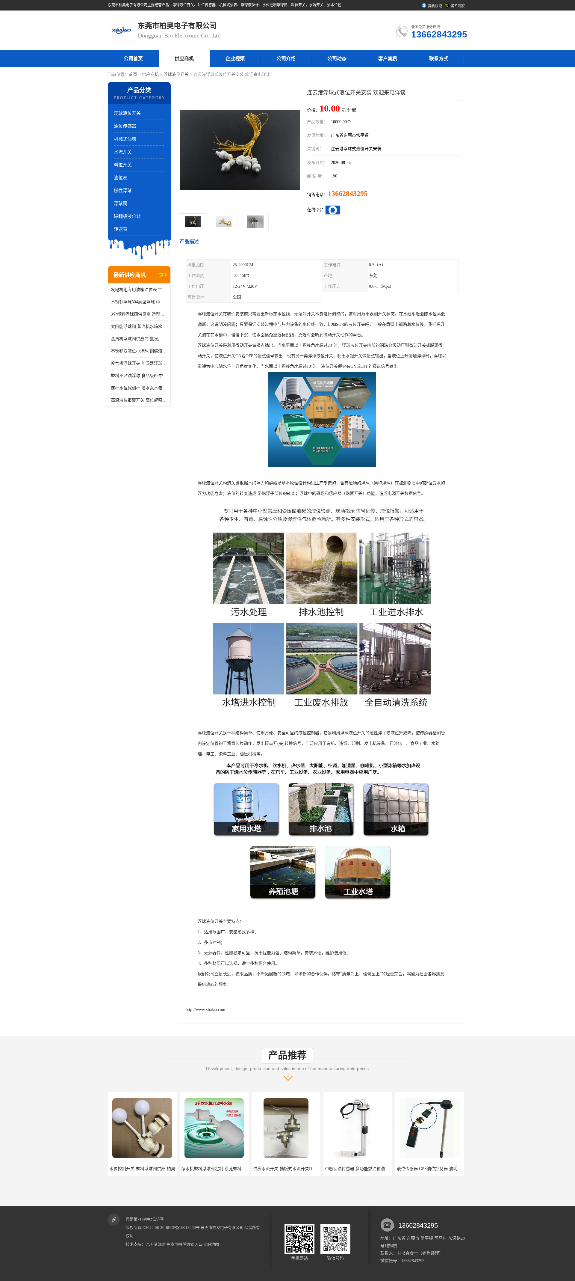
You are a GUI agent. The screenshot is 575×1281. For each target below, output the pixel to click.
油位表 (120, 177)
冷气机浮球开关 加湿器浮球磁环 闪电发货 (139, 363)
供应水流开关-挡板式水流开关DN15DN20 (219, 1169)
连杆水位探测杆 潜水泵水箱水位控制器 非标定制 (139, 388)
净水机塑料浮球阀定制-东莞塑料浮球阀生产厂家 (154, 1169)
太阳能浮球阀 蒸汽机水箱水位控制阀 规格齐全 (139, 326)
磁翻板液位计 (127, 216)
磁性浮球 (123, 190)
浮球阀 (120, 203)
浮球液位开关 (176, 74)
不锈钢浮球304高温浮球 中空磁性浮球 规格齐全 (139, 302)
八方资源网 (156, 1244)
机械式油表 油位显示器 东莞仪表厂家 (431, 1169)
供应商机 (184, 58)
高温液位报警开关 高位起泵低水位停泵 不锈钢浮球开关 (139, 400)
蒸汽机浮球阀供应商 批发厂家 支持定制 (139, 339)
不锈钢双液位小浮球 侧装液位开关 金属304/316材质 (139, 351)
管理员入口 (192, 1244)
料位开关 (123, 164)
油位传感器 (125, 126)
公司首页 (133, 58)
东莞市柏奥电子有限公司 (222, 1227)
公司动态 (336, 58)
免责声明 (174, 1244)
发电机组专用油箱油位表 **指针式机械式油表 (139, 289)
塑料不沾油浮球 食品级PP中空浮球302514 (139, 375)
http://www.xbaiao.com (205, 1009)
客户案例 (387, 58)
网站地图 (211, 1244)
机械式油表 (125, 139)
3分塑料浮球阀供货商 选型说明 (139, 314)
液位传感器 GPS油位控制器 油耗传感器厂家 (365, 1169)
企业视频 (235, 58)
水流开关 (123, 152)
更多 (163, 275)
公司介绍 (286, 58)
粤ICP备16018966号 (182, 1227)
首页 (133, 74)
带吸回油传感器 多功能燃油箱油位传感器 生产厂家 (300, 1169)
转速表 (120, 229)
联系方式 (438, 58)
